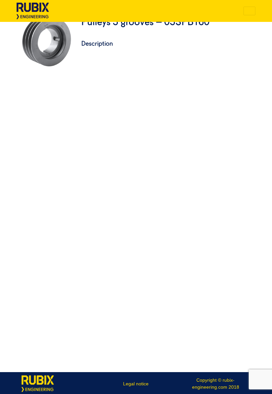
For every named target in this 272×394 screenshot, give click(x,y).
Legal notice (136, 383)
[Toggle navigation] (249, 11)
